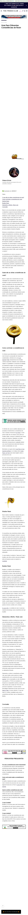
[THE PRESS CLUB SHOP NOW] (14, 753)
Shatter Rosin (5, 201)
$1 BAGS (20, 11)
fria (8, 359)
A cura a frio (5, 608)
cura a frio (19, 784)
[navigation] (1, 10)
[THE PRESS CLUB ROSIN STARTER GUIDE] (14, 828)
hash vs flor (5, 690)
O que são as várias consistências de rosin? (13, 197)
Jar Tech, (18, 432)
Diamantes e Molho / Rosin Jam (10, 205)
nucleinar (4, 561)
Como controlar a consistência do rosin (12, 199)
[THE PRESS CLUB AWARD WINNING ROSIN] (14, 422)
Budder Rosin (5, 203)
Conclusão (5, 207)
